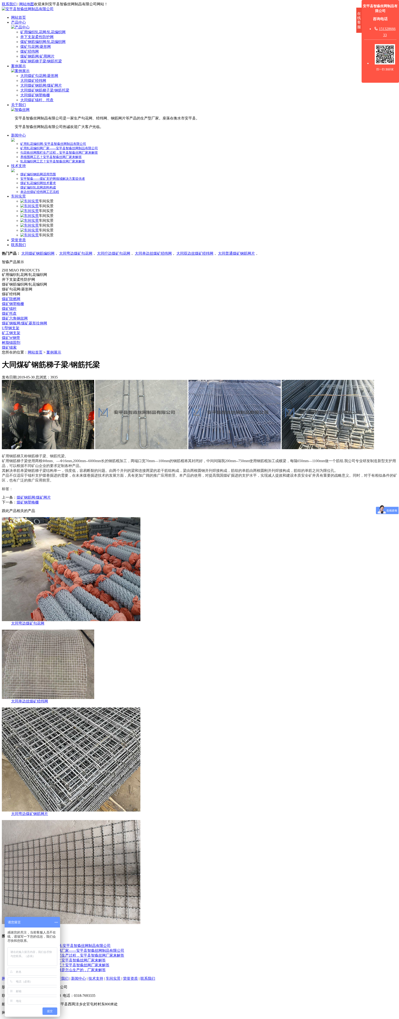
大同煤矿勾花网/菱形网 (39, 76)
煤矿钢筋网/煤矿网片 (34, 497)
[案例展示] (20, 71)
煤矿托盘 (9, 313)
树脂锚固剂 (11, 343)
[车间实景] (29, 201)
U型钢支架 (10, 328)
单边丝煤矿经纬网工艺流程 (39, 192)
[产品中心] (20, 27)
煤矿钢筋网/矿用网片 (37, 56)
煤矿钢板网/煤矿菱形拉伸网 (24, 323)
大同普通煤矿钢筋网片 (236, 253)
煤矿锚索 (9, 347)
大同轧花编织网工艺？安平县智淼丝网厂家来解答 (68, 965)
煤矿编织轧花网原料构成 (38, 187)
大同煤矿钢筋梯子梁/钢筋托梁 (44, 90)
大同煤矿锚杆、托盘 (37, 100)
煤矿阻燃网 (11, 299)
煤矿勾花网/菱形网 (35, 47)
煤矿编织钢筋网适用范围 (38, 174)
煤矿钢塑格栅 (13, 304)
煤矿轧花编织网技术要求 (38, 183)
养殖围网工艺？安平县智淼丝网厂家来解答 (51, 157)
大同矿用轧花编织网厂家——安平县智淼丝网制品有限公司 (76, 950)
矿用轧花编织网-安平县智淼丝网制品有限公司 (53, 144)
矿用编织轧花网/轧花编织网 (43, 32)
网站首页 (18, 17)
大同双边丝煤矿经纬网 (194, 253)
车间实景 (18, 196)
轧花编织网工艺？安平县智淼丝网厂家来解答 (52, 161)
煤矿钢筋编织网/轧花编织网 (43, 42)
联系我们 (9, 4)
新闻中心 (18, 135)
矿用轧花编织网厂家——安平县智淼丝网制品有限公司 (59, 148)
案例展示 (18, 66)
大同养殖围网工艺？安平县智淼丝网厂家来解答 (67, 960)
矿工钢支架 (11, 333)
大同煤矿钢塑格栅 (35, 95)
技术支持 (18, 166)
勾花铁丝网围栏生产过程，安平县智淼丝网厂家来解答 (59, 152)
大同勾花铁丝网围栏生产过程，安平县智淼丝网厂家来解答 (76, 955)
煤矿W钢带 (11, 338)
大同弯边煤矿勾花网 (75, 253)
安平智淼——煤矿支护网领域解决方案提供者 (52, 178)
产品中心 (18, 22)
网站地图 (26, 4)
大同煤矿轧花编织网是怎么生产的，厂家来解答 (67, 970)
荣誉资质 (18, 240)
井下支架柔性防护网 (37, 37)
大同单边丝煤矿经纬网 (153, 253)
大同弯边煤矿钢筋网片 (29, 814)
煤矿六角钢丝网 (15, 318)
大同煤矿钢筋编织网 (37, 253)
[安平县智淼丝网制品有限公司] (28, 9)
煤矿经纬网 (29, 51)
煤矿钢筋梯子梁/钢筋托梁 (41, 61)
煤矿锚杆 (9, 309)
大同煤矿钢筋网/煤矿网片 (41, 85)
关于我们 (18, 105)
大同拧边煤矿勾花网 (113, 253)
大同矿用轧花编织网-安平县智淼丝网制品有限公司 (69, 946)
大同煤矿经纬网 (33, 80)
